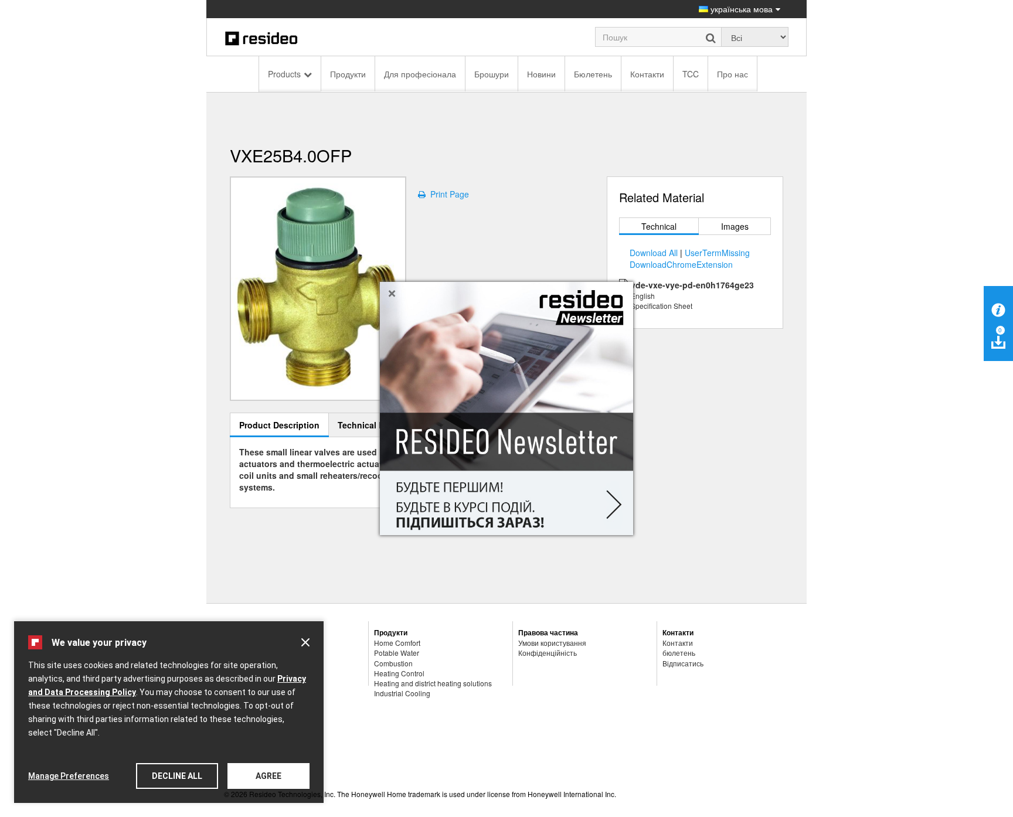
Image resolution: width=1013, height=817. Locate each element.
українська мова (740, 9)
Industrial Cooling (402, 693)
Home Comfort (397, 643)
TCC (690, 74)
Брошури (491, 74)
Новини (541, 74)
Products (284, 74)
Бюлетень (593, 74)
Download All (654, 252)
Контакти (647, 74)
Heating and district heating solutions (433, 683)
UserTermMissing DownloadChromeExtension (690, 258)
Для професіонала (420, 74)
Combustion (393, 663)
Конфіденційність (547, 653)
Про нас (732, 74)
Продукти (348, 74)
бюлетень (678, 653)
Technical (659, 226)
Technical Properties (379, 425)
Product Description (279, 425)
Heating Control (399, 673)
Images (735, 226)
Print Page (447, 194)
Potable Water (396, 653)
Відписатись (682, 663)
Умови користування (552, 643)
